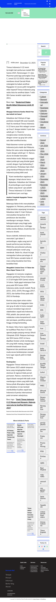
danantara (43, 260)
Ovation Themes (36, 599)
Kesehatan (44, 108)
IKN (41, 310)
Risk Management (34, 570)
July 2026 (44, 146)
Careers (42, 571)
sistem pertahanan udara (42, 514)
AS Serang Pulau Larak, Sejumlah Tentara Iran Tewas (42, 69)
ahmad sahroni (43, 218)
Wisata (43, 127)
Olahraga (43, 113)
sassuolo (43, 482)
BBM (42, 248)
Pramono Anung (42, 444)
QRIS (42, 463)
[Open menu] (19, 13)
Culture (43, 97)
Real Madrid (43, 469)
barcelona (43, 242)
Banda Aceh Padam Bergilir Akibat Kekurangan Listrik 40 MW (19, 411)
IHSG (42, 305)
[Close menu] (22, 10)
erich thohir (42, 286)
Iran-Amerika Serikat (43, 336)
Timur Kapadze (43, 532)
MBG (42, 386)
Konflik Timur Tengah (43, 365)
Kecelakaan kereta (42, 357)
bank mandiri (43, 234)
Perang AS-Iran (43, 407)
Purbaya (43, 457)
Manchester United (43, 379)
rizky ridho (42, 475)
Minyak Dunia (43, 391)
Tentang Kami (22, 567)
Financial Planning (34, 568)
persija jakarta (42, 423)
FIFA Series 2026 (42, 298)
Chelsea (42, 254)
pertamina (43, 430)
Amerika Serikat (43, 226)
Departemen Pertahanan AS (43, 269)
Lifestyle (43, 111)
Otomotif (43, 116)
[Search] (46, 52)
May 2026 (44, 154)
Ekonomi (43, 99)
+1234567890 (9, 3)
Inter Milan (42, 322)
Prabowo (42, 437)
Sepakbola (43, 506)
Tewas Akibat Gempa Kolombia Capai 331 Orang (43, 82)
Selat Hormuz (43, 498)
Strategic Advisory (34, 571)
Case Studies (43, 567)
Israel (42, 344)
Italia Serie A (43, 349)
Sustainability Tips (44, 568)
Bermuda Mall (9, 13)
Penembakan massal (43, 399)
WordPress (43, 599)
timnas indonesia (43, 523)
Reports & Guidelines (45, 570)
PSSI (42, 451)
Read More (13, 451)
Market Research (34, 567)
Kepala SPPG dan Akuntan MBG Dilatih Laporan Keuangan (42, 76)
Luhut (42, 372)
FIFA (42, 292)
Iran (41, 328)
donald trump (43, 279)
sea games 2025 (42, 490)
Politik (42, 119)
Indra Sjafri (42, 316)
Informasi (22, 568)
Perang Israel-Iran (43, 416)
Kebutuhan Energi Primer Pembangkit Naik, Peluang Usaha (19, 414)
